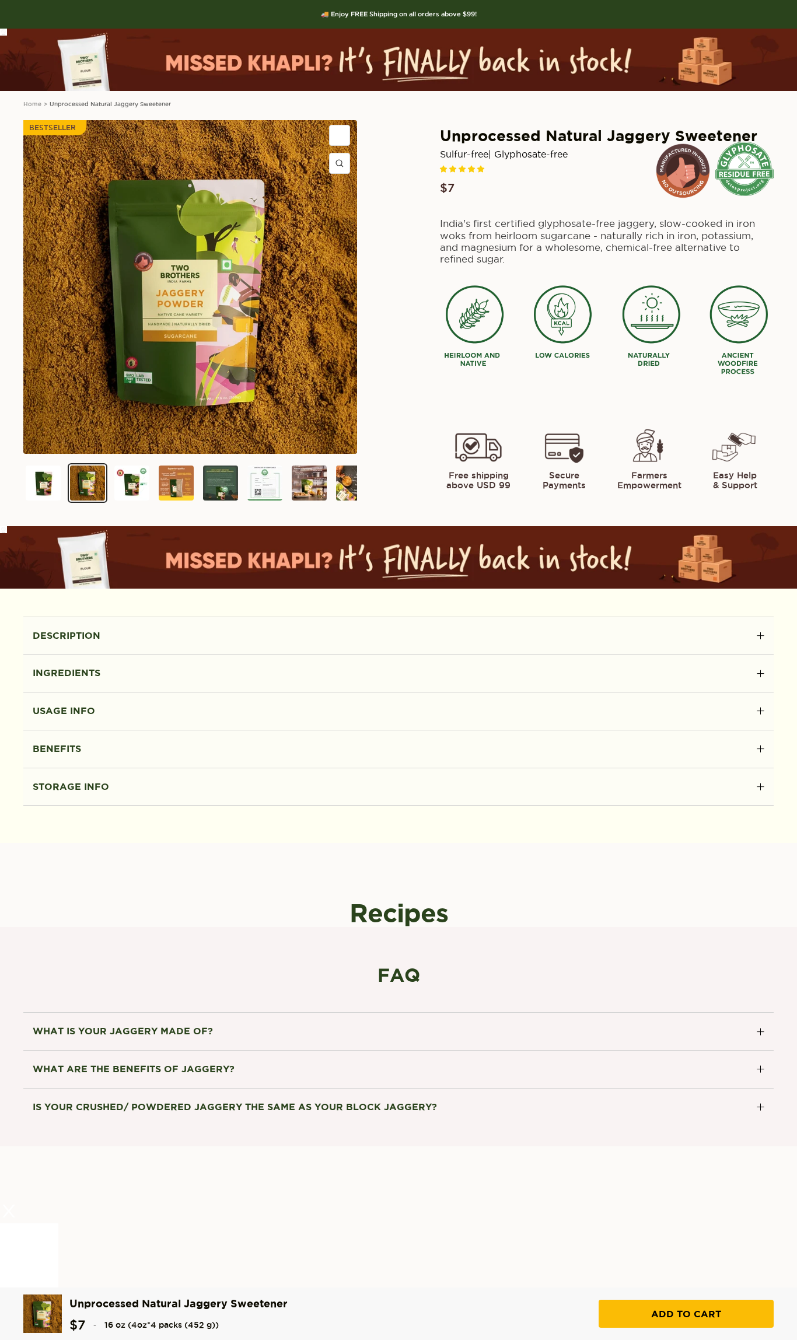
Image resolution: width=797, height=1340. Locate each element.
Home (32, 104)
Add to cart (686, 1313)
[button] (463, 169)
